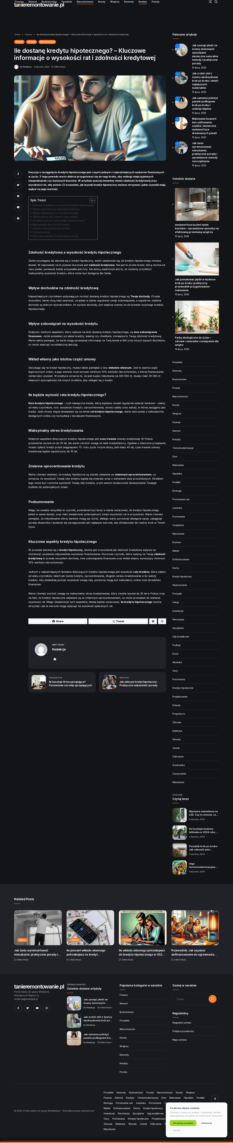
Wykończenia (179, 585)
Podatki (176, 482)
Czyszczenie (179, 773)
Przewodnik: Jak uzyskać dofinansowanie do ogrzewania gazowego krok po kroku (192, 952)
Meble (175, 550)
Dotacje (176, 705)
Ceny (175, 670)
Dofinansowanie (180, 559)
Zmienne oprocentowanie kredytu (51, 228)
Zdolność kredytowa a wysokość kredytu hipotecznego (63, 205)
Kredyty (31, 42)
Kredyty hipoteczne (182, 688)
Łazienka (177, 508)
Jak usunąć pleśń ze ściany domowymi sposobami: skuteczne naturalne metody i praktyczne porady (97, 1001)
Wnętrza (176, 413)
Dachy (175, 568)
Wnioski (176, 739)
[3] (181, 102)
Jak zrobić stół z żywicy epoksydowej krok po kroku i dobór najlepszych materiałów (205, 80)
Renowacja (178, 619)
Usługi (175, 602)
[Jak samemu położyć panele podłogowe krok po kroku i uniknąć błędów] (74, 1038)
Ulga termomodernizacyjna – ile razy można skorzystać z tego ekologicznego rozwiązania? (203, 865)
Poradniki (177, 362)
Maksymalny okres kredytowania (51, 224)
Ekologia (176, 490)
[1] (181, 49)
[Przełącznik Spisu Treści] (90, 200)
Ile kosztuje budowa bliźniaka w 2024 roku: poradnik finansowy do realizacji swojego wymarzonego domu (203, 830)
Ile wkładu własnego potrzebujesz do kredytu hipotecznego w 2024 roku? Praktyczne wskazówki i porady (142, 952)
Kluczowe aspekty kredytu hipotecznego (56, 236)
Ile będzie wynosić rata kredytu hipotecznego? (58, 220)
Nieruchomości (47, 42)
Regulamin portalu (181, 1022)
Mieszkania (178, 782)
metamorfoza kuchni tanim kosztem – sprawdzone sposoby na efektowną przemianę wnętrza (197, 228)
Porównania (178, 679)
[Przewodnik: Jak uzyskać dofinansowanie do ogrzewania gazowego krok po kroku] (195, 927)
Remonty (177, 370)
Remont (176, 430)
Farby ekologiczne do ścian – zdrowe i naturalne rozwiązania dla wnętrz (197, 341)
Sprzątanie (178, 628)
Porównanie (178, 516)
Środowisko (178, 765)
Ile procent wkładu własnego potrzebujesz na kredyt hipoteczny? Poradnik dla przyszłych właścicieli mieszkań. (89, 952)
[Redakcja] (17, 66)
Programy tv (178, 713)
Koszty (175, 405)
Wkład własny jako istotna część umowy (55, 216)
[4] (181, 123)
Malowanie (178, 465)
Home (17, 34)
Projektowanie (180, 696)
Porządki (177, 593)
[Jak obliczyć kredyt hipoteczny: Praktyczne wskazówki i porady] (109, 682)
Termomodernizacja (182, 448)
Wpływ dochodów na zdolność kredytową (56, 209)
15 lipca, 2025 (199, 67)
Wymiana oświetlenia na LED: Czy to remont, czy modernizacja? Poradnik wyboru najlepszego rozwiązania (203, 813)
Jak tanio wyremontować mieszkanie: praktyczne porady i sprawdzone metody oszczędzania (37, 952)
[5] (181, 147)
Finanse (28, 34)
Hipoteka (177, 473)
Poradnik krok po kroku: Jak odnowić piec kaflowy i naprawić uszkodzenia (203, 848)
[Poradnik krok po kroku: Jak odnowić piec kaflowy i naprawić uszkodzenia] (179, 850)
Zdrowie (176, 722)
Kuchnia (176, 542)
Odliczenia (178, 756)
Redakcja (27, 67)
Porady (176, 388)
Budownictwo (179, 379)
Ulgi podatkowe (180, 636)
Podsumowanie (41, 232)
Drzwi (175, 653)
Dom (174, 456)
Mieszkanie (178, 533)
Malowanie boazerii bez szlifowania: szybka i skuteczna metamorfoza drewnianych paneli (204, 126)
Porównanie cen (181, 499)
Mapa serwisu (179, 1039)
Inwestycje (178, 611)
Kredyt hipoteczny (182, 576)
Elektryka (177, 731)
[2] (181, 77)
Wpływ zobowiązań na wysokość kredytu (56, 213)
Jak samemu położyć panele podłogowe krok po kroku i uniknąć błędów (98, 1036)
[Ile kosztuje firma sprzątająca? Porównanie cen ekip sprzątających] (39, 682)
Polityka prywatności (183, 1031)
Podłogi (176, 645)
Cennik (176, 748)
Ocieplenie (178, 525)
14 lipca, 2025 (182, 349)
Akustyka (177, 662)
